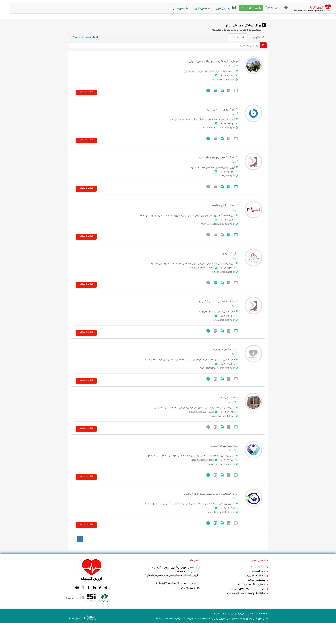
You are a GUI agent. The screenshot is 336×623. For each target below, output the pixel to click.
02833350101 (227, 315)
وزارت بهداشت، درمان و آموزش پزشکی (247, 588)
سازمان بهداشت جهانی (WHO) (251, 584)
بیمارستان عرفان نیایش (223, 445)
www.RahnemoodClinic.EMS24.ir (217, 368)
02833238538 (227, 363)
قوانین (249, 613)
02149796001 (227, 460)
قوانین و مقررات (258, 566)
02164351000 (227, 75)
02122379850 (188, 583)
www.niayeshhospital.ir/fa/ (221, 464)
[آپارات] (77, 587)
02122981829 (227, 412)
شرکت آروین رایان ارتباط (219, 618)
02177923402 (227, 267)
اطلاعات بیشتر (86, 92)
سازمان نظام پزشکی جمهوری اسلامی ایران (246, 593)
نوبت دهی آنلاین (223, 8)
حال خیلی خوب (229, 253)
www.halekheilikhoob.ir (223, 272)
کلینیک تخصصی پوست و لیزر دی (218, 157)
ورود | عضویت (249, 7)
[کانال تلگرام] (105, 587)
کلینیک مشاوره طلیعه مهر (222, 205)
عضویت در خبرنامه (256, 580)
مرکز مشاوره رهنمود (225, 349)
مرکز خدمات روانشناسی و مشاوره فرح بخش (211, 493)
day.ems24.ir (228, 175)
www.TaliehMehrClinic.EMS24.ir (218, 224)
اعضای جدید (255, 37)
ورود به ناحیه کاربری (255, 575)
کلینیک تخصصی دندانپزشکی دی (218, 301)
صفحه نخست (261, 613)
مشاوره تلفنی (179, 8)
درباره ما (225, 613)
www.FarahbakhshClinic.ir (221, 512)
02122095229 (227, 219)
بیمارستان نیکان (228, 397)
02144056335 (227, 508)
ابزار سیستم (273, 7)
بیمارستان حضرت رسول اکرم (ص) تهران (213, 61)
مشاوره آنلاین (200, 8)
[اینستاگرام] (82, 587)
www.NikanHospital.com (222, 416)
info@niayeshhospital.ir (202, 460)
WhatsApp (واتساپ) (166, 583)
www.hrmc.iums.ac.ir (224, 79)
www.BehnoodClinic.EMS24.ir (219, 127)
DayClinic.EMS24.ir (224, 320)
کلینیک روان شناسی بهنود (222, 109)
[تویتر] (100, 587)
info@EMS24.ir (188, 588)
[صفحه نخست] (286, 8)
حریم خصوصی (258, 571)
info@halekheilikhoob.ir (202, 267)
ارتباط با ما (214, 613)
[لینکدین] (94, 587)
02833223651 (227, 123)
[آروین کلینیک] (91, 569)
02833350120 (227, 171)
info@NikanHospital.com (201, 412)
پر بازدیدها (236, 37)
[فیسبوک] (88, 587)
